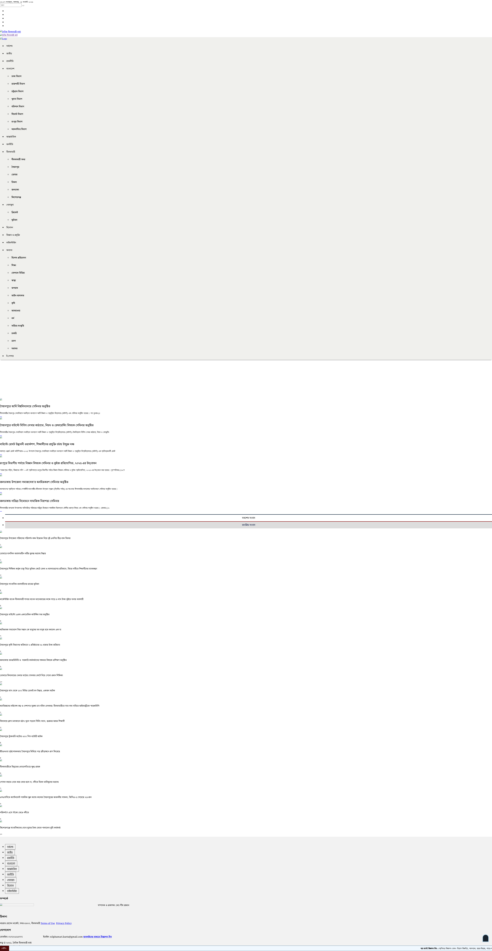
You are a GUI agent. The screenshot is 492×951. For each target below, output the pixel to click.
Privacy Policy (64, 923)
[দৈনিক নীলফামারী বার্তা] (10, 32)
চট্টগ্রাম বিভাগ (17, 91)
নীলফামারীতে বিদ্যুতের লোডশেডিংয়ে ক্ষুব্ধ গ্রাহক (20, 767)
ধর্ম (13, 318)
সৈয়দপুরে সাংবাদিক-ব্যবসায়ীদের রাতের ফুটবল (19, 584)
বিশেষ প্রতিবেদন (19, 258)
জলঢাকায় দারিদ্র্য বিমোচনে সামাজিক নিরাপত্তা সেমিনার (29, 501)
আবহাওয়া (16, 311)
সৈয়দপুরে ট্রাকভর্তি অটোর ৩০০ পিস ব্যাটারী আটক (21, 736)
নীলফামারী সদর (18, 159)
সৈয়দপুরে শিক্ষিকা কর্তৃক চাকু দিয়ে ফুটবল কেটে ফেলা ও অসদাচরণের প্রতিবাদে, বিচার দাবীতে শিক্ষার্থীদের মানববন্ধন (48, 569)
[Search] (23, 5)
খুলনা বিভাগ (17, 99)
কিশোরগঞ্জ (16, 197)
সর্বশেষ (9, 46)
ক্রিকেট (15, 212)
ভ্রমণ (14, 341)
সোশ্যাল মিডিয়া (18, 273)
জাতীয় (9, 53)
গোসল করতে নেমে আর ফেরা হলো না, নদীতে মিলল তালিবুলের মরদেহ (29, 782)
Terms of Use (48, 923)
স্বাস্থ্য (14, 280)
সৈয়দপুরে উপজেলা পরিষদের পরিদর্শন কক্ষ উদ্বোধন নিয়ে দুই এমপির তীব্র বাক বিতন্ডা (35, 538)
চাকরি (14, 333)
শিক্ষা (14, 265)
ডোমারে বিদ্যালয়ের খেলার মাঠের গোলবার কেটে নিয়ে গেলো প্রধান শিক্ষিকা (31, 675)
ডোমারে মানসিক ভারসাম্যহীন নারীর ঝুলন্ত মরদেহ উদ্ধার (23, 553)
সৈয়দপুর (15, 167)
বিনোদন (9, 227)
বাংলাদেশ (10, 69)
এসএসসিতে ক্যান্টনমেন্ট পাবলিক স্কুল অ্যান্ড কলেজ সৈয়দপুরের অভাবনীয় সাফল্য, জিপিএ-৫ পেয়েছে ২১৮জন (45, 797)
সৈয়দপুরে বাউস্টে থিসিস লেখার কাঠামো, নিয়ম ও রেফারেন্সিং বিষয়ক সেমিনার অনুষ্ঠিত (47, 425)
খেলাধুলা (10, 205)
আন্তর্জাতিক (11, 137)
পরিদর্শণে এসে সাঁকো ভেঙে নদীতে (14, 812)
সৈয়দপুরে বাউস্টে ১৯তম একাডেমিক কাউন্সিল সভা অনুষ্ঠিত (24, 614)
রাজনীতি (9, 61)
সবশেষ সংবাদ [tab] (248, 518)
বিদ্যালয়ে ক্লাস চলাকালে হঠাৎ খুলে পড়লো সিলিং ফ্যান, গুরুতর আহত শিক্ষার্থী (32, 721)
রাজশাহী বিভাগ (18, 84)
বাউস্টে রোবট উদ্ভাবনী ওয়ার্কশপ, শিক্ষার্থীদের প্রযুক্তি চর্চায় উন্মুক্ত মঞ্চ (37, 444)
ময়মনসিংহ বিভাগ (19, 129)
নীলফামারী (10, 152)
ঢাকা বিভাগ (16, 76)
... (1, 416)
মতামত (14, 348)
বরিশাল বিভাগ (18, 106)
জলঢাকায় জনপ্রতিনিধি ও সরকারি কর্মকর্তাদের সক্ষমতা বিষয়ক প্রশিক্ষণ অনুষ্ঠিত (33, 660)
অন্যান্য (9, 250)
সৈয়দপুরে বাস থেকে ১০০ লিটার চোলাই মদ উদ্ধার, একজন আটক (27, 691)
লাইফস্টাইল (11, 243)
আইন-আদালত (18, 295)
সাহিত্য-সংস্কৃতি (18, 326)
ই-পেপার (10, 356)
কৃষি (13, 303)
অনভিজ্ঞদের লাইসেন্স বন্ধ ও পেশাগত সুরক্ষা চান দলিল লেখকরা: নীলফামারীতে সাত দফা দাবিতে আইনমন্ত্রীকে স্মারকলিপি (49, 706)
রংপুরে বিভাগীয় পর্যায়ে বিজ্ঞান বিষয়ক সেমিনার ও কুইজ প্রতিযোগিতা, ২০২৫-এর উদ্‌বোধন (48, 463)
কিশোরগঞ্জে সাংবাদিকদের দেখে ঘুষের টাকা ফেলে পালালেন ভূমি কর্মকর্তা (30, 828)
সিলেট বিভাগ (17, 114)
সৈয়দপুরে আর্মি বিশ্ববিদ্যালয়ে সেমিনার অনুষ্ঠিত (25, 406)
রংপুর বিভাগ (17, 122)
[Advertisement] (77, 380)
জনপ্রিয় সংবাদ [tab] (248, 525)
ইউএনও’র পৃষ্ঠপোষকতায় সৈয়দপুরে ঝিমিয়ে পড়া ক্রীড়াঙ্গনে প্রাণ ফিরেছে (30, 751)
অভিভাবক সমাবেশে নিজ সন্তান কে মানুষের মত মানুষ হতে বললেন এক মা (30, 630)
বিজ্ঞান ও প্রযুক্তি (13, 235)
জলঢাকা (15, 190)
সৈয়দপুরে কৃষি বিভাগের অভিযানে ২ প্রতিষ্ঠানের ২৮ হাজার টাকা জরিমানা (30, 645)
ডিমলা (14, 182)
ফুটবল (14, 220)
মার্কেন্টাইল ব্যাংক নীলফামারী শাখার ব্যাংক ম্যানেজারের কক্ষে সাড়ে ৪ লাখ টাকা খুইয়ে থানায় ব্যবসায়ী (41, 599)
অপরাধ (15, 288)
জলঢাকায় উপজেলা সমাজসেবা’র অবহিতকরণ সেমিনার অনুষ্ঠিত (34, 482)
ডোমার (14, 174)
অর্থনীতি (9, 144)
